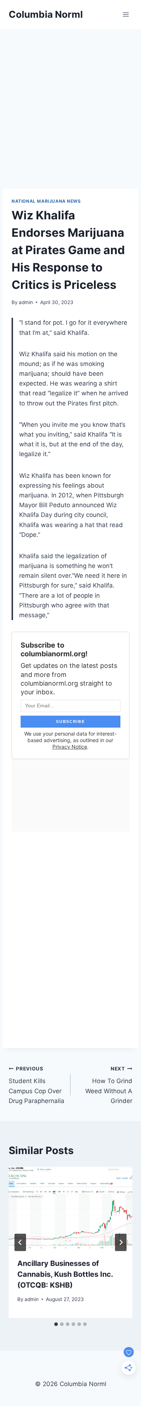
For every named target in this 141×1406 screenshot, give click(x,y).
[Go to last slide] (20, 1242)
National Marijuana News (46, 201)
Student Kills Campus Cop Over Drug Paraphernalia (36, 1085)
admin (26, 302)
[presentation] (70, 1208)
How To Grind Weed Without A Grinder (108, 1085)
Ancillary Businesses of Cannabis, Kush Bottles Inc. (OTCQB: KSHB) (65, 1274)
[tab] (56, 1324)
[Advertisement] (70, 103)
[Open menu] (125, 14)
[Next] (121, 1242)
